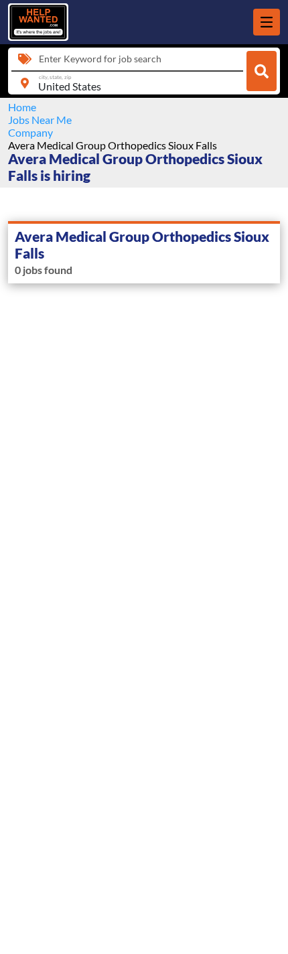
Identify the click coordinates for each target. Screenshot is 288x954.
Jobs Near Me (40, 119)
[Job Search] (261, 71)
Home (22, 106)
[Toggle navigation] (266, 22)
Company (30, 132)
